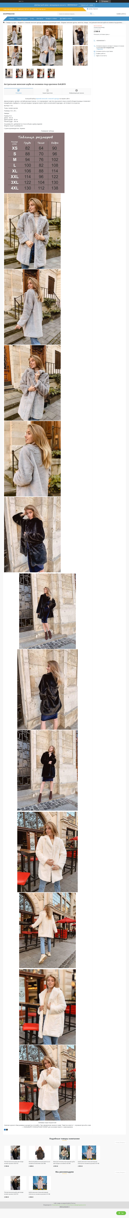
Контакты (40, 18)
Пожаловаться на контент (59, 1205)
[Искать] (91, 14)
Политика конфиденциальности (77, 1205)
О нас (32, 18)
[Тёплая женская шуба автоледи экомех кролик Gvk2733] (15, 1152)
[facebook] (5, 1130)
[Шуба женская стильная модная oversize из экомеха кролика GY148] (89, 1152)
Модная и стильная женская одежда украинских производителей (39, 22)
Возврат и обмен (51, 18)
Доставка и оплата (66, 18)
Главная (11, 18)
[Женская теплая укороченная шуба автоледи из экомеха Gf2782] (64, 1152)
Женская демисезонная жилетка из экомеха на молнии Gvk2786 (39, 1162)
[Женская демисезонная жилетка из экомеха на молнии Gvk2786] (40, 1152)
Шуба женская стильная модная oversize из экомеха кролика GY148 (88, 1162)
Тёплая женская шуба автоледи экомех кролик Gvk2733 (13, 1162)
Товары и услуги (22, 18)
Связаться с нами (86, 5)
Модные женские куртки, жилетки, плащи (74, 22)
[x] (7, 1130)
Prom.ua (73, 1203)
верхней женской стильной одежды (47, 98)
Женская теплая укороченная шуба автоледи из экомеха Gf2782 (64, 1162)
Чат (122, 1213)
